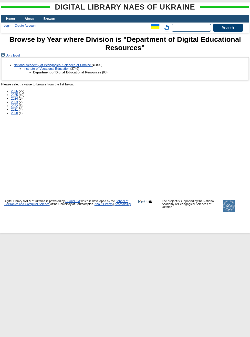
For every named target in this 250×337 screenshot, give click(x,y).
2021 (14, 109)
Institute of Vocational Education (46, 68)
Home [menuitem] (10, 19)
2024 (14, 98)
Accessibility (123, 204)
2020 (14, 113)
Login (7, 25)
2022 (14, 106)
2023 (14, 102)
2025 (14, 95)
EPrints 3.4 (72, 201)
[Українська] (153, 27)
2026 (14, 91)
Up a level (12, 55)
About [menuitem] (29, 19)
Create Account (25, 25)
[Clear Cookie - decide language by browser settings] (165, 27)
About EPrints (103, 204)
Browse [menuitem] (49, 19)
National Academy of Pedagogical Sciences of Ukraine (53, 65)
